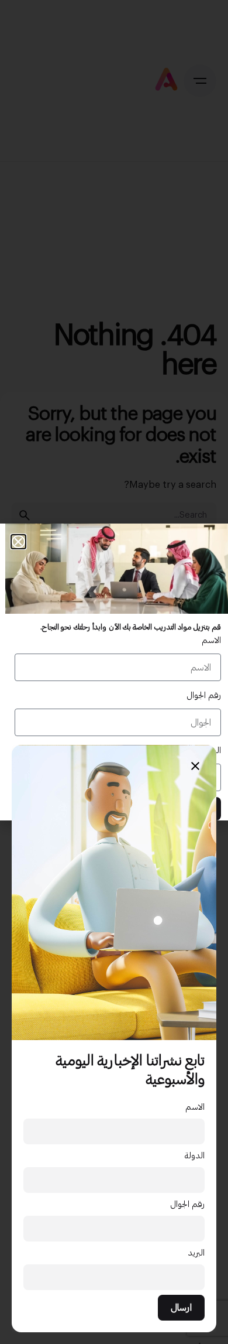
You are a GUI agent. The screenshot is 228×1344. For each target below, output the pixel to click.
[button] (18, 542)
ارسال (181, 1307)
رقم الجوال (187, 1204)
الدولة (194, 1155)
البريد (196, 1253)
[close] (195, 766)
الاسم (195, 1107)
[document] (114, 672)
